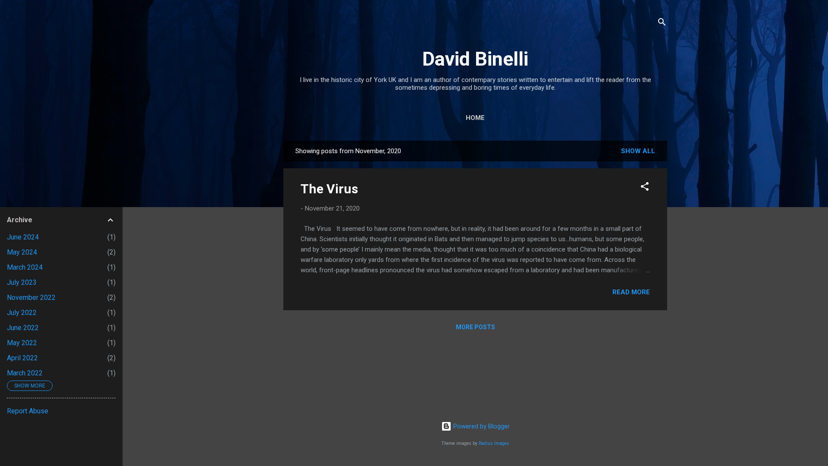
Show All (638, 151)
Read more (631, 292)
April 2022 (22, 358)
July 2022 (22, 313)
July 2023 (22, 282)
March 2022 (25, 373)
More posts (475, 327)
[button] (645, 188)
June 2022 (23, 328)
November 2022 (31, 297)
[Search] (662, 23)
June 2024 (23, 237)
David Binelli (475, 58)
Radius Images (494, 443)
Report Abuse (27, 411)
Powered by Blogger (481, 426)
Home (475, 118)
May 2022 (22, 343)
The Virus (329, 188)
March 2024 (25, 267)
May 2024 (22, 252)
